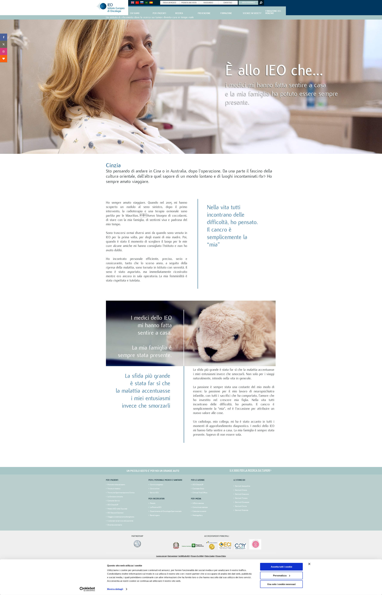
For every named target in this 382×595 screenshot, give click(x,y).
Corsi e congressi (156, 484)
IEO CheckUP (112, 505)
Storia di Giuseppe (242, 502)
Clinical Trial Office (199, 493)
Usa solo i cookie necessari (281, 584)
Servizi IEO (154, 493)
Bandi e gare (155, 515)
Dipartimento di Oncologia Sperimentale (165, 511)
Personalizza (279, 575)
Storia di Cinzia (241, 506)
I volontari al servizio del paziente (120, 521)
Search (260, 2)
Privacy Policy (221, 556)
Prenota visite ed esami (116, 484)
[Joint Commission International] (212, 549)
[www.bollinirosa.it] (254, 549)
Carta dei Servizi (113, 501)
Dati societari (172, 556)
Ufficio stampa (198, 503)
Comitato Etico (198, 489)
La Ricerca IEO (155, 507)
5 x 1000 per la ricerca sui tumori (250, 470)
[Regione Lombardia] (193, 549)
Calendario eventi (199, 511)
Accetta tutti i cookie (281, 566)
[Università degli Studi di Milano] (136, 547)
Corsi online (154, 489)
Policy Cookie (210, 556)
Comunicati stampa (200, 507)
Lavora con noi (161, 556)
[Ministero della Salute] (176, 549)
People (152, 503)
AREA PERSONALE (248, 2)
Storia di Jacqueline (242, 486)
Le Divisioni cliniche (115, 497)
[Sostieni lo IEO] (3, 58)
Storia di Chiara (241, 490)
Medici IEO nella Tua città (117, 509)
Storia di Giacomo (242, 494)
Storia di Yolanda (241, 510)
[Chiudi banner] (309, 564)
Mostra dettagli (115, 589)
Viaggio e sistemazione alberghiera (120, 517)
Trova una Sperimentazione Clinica (120, 493)
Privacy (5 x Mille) (197, 556)
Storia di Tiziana (241, 498)
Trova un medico (113, 489)
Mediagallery (197, 515)
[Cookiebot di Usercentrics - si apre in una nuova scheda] (87, 589)
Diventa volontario (114, 525)
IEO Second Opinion (115, 513)
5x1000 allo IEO (184, 556)
